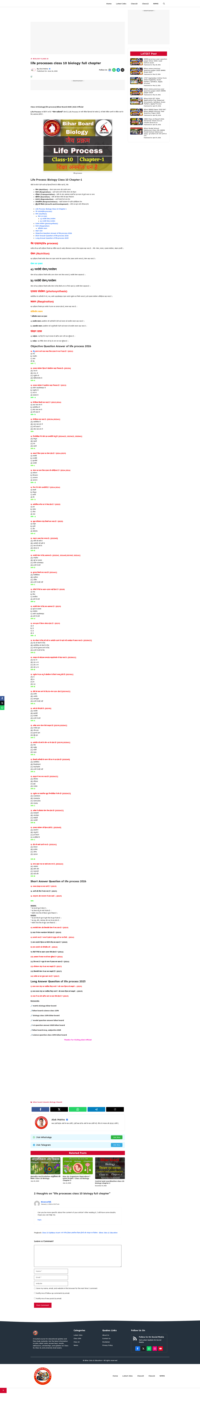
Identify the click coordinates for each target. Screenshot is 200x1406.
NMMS (155, 4)
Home (108, 4)
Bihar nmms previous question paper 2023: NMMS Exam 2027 (154, 70)
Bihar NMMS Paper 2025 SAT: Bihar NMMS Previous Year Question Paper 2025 (155, 111)
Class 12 (77, 1342)
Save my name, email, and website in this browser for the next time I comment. (67, 1288)
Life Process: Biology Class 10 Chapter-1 (51, 209)
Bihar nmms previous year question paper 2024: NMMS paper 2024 (155, 90)
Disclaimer (106, 1342)
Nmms (76, 1345)
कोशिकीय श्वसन (42, 228)
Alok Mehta (43, 69)
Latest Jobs (121, 4)
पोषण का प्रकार (42, 216)
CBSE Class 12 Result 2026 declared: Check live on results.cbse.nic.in (154, 120)
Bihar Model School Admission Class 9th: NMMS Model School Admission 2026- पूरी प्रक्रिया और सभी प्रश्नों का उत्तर (155, 131)
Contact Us (106, 1338)
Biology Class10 (56, 1102)
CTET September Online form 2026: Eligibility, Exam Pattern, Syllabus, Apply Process (155, 80)
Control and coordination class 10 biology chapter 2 (109, 1182)
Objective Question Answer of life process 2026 (53, 233)
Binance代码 (46, 1202)
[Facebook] (2, 698)
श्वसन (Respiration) (42, 226)
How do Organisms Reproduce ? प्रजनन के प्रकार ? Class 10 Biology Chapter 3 (76, 1178)
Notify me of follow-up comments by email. (53, 1293)
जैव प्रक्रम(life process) (43, 211)
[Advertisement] (78, 15)
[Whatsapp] (2, 707)
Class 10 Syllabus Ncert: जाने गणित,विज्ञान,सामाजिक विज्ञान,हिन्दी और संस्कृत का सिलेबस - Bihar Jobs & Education (79, 1233)
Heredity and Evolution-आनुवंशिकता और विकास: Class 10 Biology (45, 1177)
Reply (39, 1220)
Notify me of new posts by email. (49, 1298)
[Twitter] (2, 703)
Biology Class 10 (40, 59)
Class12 (145, 4)
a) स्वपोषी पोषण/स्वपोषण (47, 219)
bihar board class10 (41, 1102)
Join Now (116, 1137)
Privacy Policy (107, 1345)
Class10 (134, 4)
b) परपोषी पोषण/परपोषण (47, 221)
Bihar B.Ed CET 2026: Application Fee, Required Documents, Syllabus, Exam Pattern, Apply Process (154, 101)
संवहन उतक (38, 231)
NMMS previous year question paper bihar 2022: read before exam (155, 61)
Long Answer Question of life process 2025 (52, 238)
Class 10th (77, 1338)
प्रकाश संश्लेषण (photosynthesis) (46, 223)
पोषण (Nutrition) (41, 214)
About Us (105, 1335)
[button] (164, 3)
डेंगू (34, 351)
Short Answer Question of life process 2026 (52, 236)
